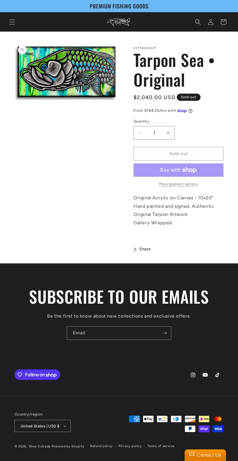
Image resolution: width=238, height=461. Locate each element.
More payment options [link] (178, 184)
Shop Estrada (40, 446)
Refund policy (101, 446)
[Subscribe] (164, 333)
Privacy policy (130, 446)
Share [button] (145, 249)
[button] (12, 22)
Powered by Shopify (68, 446)
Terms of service (160, 446)
